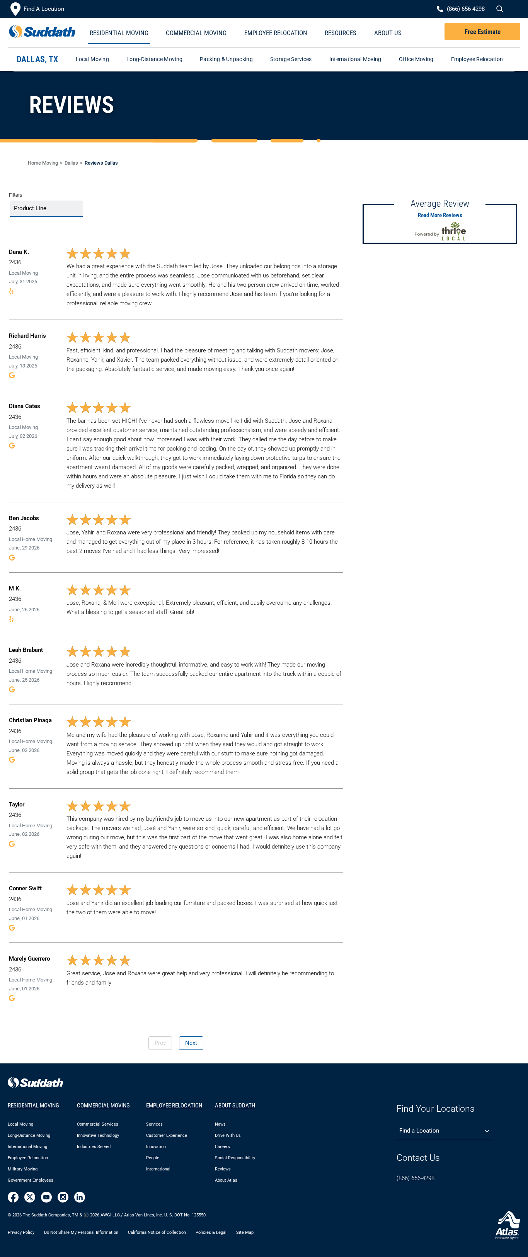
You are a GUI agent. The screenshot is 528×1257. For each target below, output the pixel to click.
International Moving (355, 59)
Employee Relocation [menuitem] (275, 33)
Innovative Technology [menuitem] (98, 1135)
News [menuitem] (220, 1124)
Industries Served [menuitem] (94, 1146)
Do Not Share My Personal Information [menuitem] (81, 1232)
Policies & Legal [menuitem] (211, 1232)
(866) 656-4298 (415, 1178)
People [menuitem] (152, 1157)
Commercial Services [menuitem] (97, 1124)
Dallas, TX (37, 59)
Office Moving (416, 59)
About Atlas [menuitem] (226, 1180)
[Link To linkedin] (79, 1197)
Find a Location (419, 1130)
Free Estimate (483, 32)
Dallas (71, 163)
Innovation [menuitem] (156, 1146)
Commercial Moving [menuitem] (196, 33)
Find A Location (44, 8)
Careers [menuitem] (222, 1146)
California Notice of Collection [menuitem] (157, 1232)
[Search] (499, 9)
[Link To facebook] (13, 1197)
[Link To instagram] (63, 1197)
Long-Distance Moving (154, 59)
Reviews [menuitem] (223, 1169)
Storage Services (291, 59)
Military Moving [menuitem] (22, 1169)
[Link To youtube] (46, 1197)
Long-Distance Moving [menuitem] (29, 1135)
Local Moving (92, 59)
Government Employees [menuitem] (30, 1180)
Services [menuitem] (154, 1124)
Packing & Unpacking (226, 59)
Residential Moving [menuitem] (119, 33)
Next (191, 1042)
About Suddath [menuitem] (235, 1105)
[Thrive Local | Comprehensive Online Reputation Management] (440, 231)
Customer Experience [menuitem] (166, 1135)
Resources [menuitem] (340, 33)
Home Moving (43, 163)
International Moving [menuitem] (27, 1146)
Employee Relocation (477, 59)
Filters (15, 195)
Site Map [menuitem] (245, 1232)
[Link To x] (29, 1197)
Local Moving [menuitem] (20, 1124)
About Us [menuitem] (388, 33)
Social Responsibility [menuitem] (235, 1157)
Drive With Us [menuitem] (228, 1135)
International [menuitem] (158, 1169)
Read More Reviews (440, 215)
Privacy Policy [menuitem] (21, 1232)
